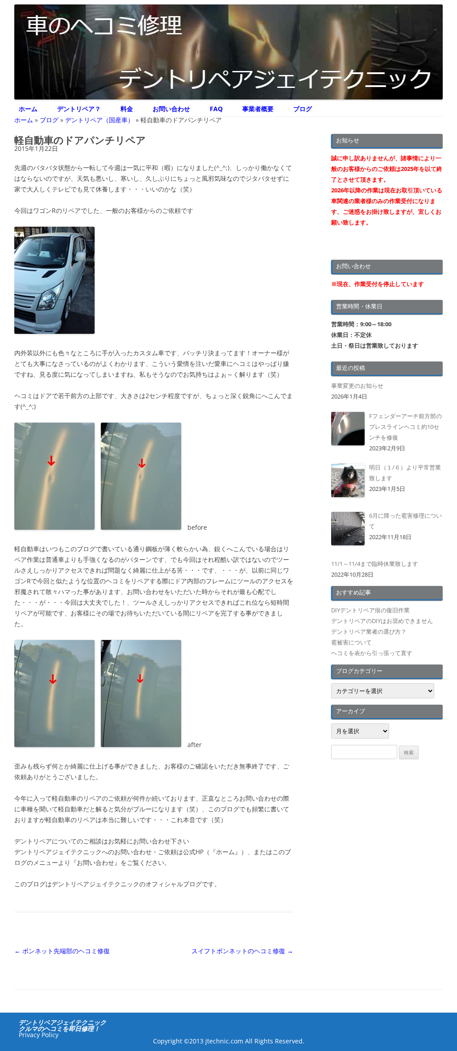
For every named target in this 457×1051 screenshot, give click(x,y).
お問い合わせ (171, 108)
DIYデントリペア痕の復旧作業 (370, 610)
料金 (126, 108)
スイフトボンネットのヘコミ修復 (242, 951)
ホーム (28, 108)
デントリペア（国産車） (99, 120)
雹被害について (351, 642)
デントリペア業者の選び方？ (369, 631)
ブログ (302, 108)
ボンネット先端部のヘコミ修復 (62, 951)
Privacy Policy (38, 1034)
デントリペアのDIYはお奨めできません (382, 621)
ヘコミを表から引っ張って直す (371, 653)
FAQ (216, 108)
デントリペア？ (79, 108)
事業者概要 (258, 108)
